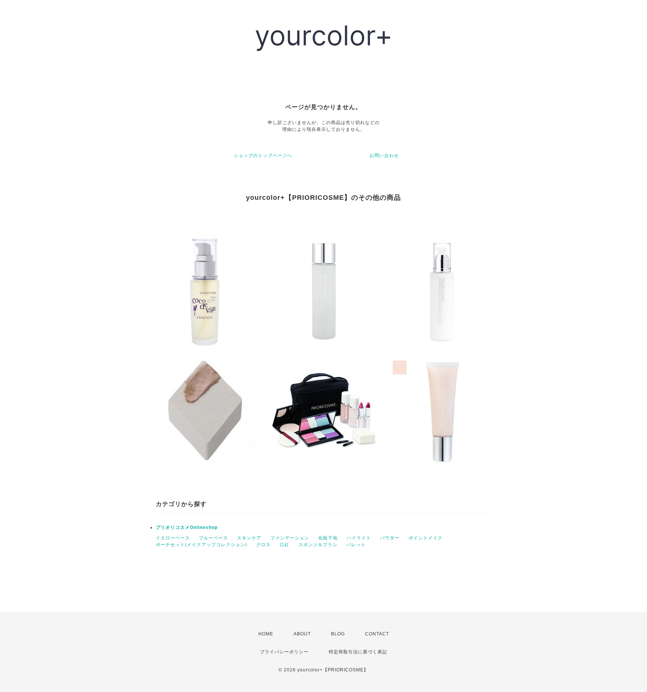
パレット (356, 544)
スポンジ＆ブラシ (317, 544)
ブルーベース (213, 538)
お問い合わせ (384, 155)
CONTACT (377, 634)
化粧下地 (328, 538)
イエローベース (173, 538)
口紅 (284, 544)
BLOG (338, 634)
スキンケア (249, 538)
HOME (265, 634)
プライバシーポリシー (284, 652)
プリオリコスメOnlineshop (187, 527)
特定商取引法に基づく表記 (358, 652)
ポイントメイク (425, 538)
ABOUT (302, 634)
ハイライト (359, 538)
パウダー (390, 538)
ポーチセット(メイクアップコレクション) (201, 544)
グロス (263, 544)
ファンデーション (289, 538)
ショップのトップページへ (263, 155)
